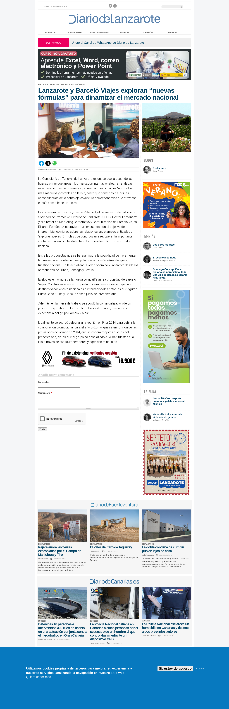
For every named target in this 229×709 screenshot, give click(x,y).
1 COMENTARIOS (59, 559)
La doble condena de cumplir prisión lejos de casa (163, 549)
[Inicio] (115, 23)
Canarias (123, 32)
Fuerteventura (99, 32)
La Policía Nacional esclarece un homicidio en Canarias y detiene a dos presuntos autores (165, 627)
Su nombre (44, 382)
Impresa (172, 32)
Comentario (45, 393)
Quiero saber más (38, 677)
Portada (50, 32)
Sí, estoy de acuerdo (175, 668)
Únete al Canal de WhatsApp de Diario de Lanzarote (108, 42)
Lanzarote (75, 32)
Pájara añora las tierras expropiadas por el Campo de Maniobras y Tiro (59, 551)
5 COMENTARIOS (165, 555)
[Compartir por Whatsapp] (54, 165)
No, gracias (200, 668)
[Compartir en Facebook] (41, 165)
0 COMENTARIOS (66, 169)
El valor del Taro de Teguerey (111, 547)
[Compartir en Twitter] (48, 165)
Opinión (148, 32)
